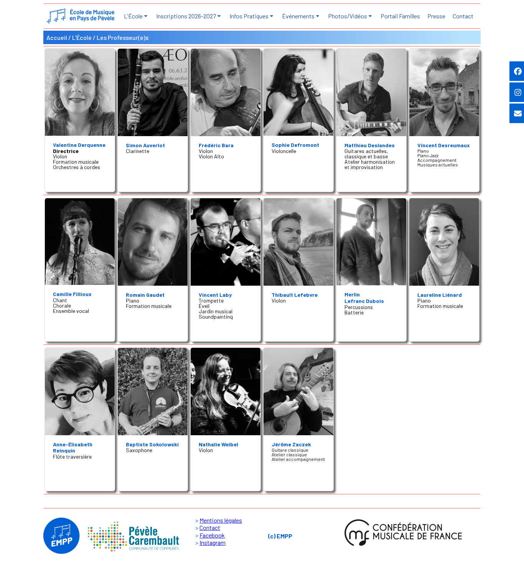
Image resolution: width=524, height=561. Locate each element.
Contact (209, 527)
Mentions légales (220, 520)
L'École (82, 37)
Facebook (212, 535)
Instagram (212, 542)
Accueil (56, 37)
